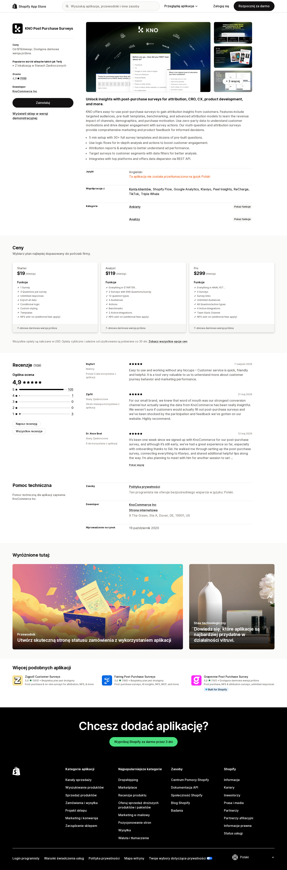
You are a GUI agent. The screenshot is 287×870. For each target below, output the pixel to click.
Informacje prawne (238, 826)
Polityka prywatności (144, 487)
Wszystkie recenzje (29, 431)
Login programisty (25, 858)
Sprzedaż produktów (81, 795)
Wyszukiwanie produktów (84, 787)
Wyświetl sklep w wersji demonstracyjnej (30, 116)
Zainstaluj (43, 103)
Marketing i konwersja (81, 818)
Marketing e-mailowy (134, 815)
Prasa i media (234, 803)
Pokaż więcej (136, 465)
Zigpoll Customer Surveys (42, 676)
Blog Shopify (180, 803)
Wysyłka (124, 830)
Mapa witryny (134, 858)
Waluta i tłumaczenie (133, 838)
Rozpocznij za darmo (254, 6)
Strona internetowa (143, 510)
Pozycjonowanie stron (134, 823)
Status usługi (233, 833)
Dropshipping (128, 780)
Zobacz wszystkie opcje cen (168, 341)
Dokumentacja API (184, 787)
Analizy (134, 219)
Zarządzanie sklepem (81, 826)
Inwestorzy (232, 795)
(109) (23, 78)
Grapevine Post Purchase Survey (226, 676)
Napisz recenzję (26, 423)
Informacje (232, 780)
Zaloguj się (221, 6)
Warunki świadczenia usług (64, 858)
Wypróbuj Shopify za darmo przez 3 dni (143, 742)
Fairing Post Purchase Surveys (134, 676)
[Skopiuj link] (97, 363)
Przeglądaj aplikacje (179, 6)
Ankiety (135, 207)
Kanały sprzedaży (78, 780)
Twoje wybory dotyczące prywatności (177, 858)
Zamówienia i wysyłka (81, 803)
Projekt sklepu (76, 810)
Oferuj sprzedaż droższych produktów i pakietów (138, 805)
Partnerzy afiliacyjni (238, 818)
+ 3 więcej (233, 81)
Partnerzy (231, 810)
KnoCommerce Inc (24, 91)
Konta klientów (140, 189)
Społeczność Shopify (186, 795)
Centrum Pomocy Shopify (190, 780)
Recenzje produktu (132, 795)
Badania (177, 810)
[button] (54, 680)
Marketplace (127, 787)
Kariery (229, 787)
